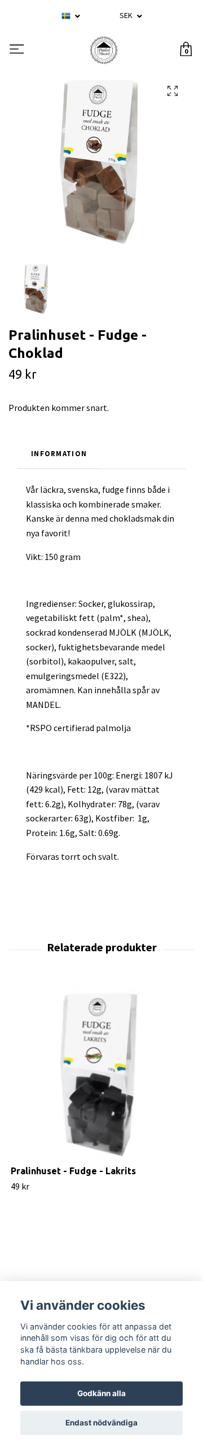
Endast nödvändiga (101, 1422)
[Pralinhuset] (104, 50)
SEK (127, 15)
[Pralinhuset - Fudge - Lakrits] (101, 1074)
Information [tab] (59, 453)
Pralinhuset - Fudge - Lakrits (73, 1171)
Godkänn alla (101, 1393)
